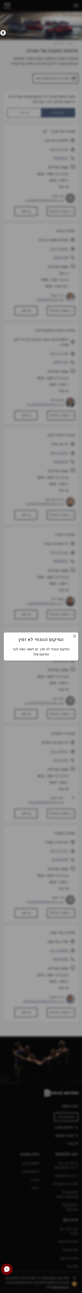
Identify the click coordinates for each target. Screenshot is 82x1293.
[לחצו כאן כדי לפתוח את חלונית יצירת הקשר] (7, 1269)
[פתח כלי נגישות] (3, 33)
